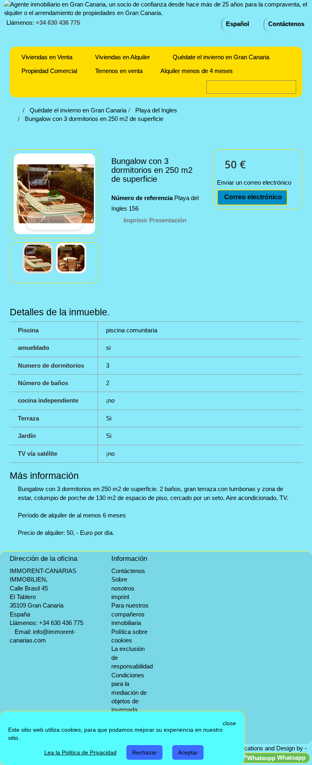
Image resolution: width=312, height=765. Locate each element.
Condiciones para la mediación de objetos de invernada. (129, 692)
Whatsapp (290, 757)
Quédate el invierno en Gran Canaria (221, 57)
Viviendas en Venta (47, 57)
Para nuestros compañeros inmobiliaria (130, 614)
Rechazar (144, 752)
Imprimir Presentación (155, 220)
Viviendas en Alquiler (122, 57)
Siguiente (93, 258)
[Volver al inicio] (18, 110)
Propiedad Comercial (49, 70)
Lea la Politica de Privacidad (80, 752)
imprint (120, 596)
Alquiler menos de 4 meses (196, 70)
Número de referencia (142, 197)
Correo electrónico (252, 197)
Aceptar (188, 752)
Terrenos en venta (119, 70)
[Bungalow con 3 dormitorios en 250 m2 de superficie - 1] (38, 258)
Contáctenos (286, 23)
